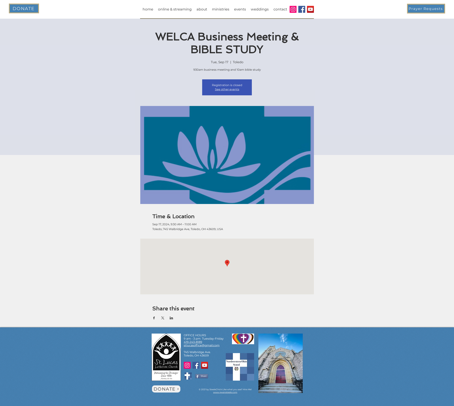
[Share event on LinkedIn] (171, 318)
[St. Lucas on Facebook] (301, 9)
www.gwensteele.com (225, 392)
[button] (426, 8)
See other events (227, 89)
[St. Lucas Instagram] (293, 9)
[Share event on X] (162, 318)
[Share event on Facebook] (154, 318)
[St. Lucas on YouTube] (310, 9)
